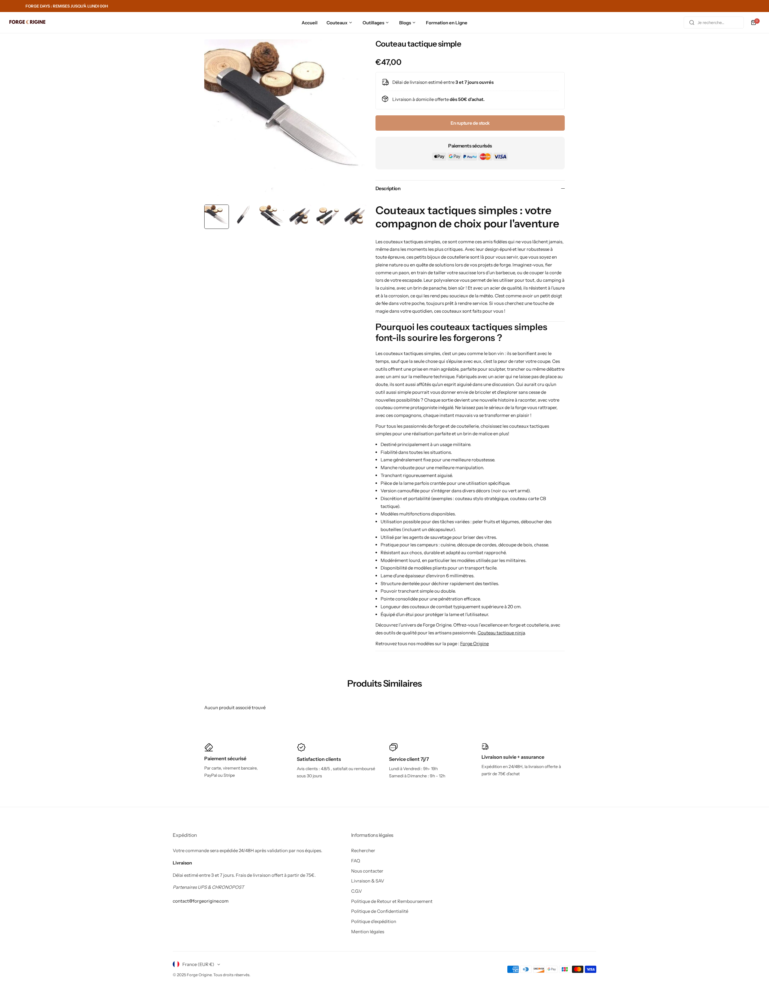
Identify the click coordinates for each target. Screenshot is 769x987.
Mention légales (367, 931)
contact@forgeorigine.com (201, 901)
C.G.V (356, 891)
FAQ (355, 861)
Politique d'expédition (373, 921)
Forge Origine (474, 643)
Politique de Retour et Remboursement (392, 901)
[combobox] (714, 23)
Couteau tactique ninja (501, 633)
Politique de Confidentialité (379, 911)
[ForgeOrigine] (27, 22)
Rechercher (363, 850)
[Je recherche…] (691, 23)
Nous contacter (367, 871)
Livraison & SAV (367, 881)
